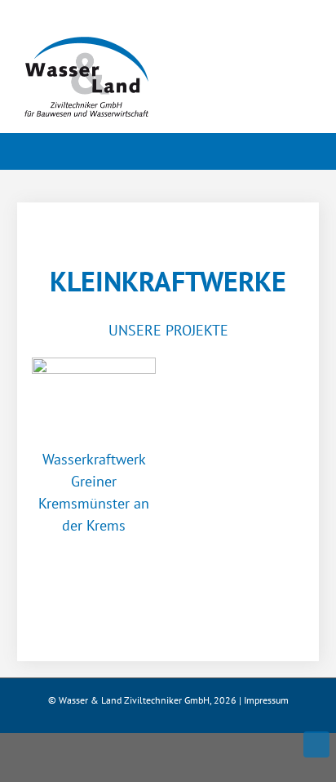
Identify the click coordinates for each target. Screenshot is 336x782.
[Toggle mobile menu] (305, 53)
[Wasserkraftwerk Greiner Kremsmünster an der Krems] (94, 397)
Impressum (266, 700)
